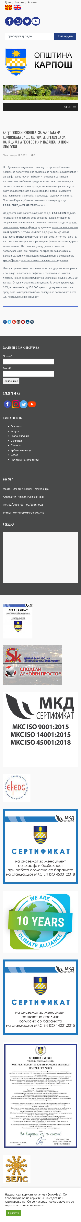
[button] (67, 107)
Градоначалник (20, 436)
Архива (32, 2)
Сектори (15, 445)
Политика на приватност (25, 460)
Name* (7, 356)
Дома (8, 2)
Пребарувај (65, 36)
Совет (14, 455)
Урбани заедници (21, 450)
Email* (7, 368)
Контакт (19, 2)
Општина (16, 426)
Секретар (16, 441)
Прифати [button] (13, 1213)
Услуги (15, 431)
